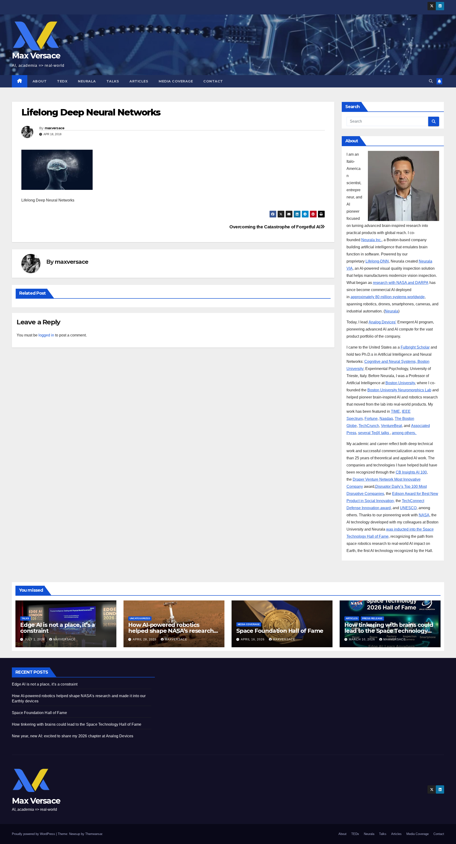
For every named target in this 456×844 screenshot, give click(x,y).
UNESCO (408, 508)
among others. (404, 433)
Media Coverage (176, 81)
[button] (431, 81)
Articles (138, 81)
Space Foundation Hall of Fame (279, 630)
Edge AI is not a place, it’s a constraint (57, 627)
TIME (395, 411)
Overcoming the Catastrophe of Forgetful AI (274, 226)
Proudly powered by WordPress (34, 834)
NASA (424, 515)
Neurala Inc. (371, 240)
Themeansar (93, 834)
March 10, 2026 (362, 639)
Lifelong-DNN (377, 261)
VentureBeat (391, 426)
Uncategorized (140, 618)
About (40, 81)
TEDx (62, 81)
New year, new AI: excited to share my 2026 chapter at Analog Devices (72, 736)
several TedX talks (374, 433)
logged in (46, 335)
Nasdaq (386, 419)
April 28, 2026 (145, 639)
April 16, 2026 (253, 639)
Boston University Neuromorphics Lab (399, 390)
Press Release (372, 618)
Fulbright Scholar (415, 347)
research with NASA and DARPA (400, 283)
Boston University (400, 383)
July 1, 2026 (35, 639)
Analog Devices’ (382, 322)
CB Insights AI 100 (411, 472)
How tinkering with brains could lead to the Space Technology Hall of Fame (388, 630)
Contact (213, 81)
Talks (112, 81)
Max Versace (36, 56)
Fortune (371, 419)
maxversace (55, 128)
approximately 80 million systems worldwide (388, 297)
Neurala (87, 81)
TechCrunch (369, 426)
